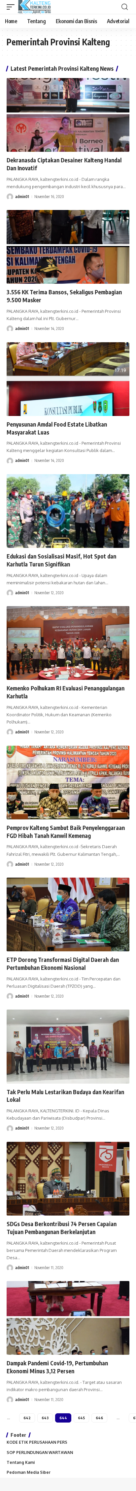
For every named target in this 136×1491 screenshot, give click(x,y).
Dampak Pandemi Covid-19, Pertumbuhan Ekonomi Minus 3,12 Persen (57, 1367)
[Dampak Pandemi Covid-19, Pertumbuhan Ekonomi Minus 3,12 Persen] (68, 1318)
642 (27, 1418)
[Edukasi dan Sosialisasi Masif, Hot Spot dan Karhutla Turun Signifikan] (68, 511)
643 (45, 1418)
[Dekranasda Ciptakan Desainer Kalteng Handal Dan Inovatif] (68, 115)
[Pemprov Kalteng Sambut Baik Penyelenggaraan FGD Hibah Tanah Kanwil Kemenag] (68, 782)
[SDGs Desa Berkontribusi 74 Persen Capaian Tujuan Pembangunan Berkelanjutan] (68, 1179)
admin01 (22, 196)
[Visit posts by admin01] (10, 196)
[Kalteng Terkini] (34, 7)
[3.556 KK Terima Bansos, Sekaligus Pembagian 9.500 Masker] (68, 247)
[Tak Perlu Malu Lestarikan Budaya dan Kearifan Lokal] (68, 1046)
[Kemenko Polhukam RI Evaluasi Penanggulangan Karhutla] (68, 643)
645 (81, 1418)
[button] (12, 7)
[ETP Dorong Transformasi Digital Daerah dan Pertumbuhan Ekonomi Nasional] (68, 914)
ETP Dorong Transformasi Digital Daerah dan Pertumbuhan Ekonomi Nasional (63, 963)
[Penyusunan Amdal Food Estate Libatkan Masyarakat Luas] (68, 379)
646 (99, 1418)
